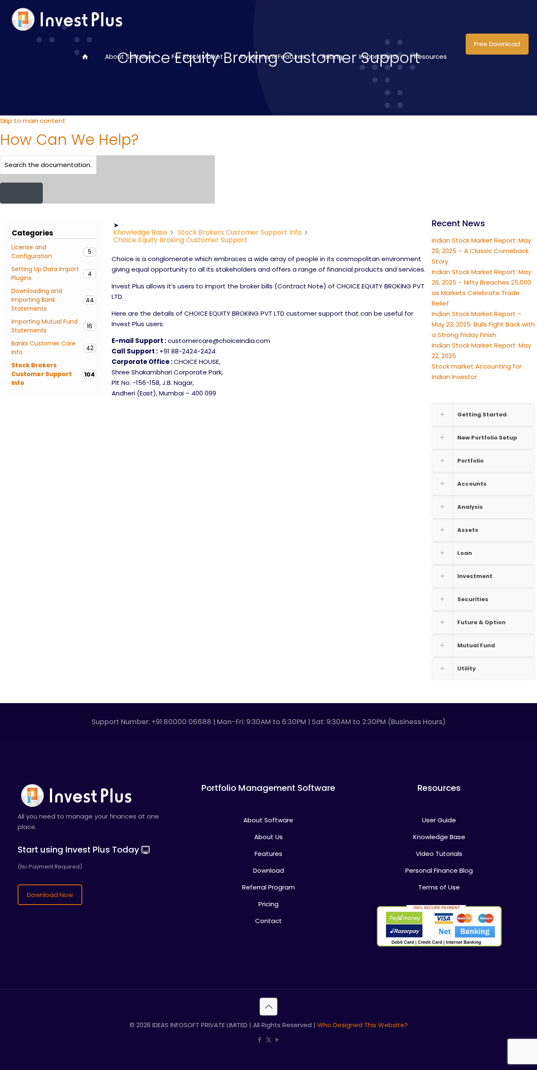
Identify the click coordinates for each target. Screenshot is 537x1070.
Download (268, 870)
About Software (268, 820)
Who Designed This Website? (362, 1024)
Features (268, 853)
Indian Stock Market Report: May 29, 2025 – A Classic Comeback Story (481, 251)
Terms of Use (439, 887)
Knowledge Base (439, 836)
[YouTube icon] (277, 1039)
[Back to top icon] (268, 1006)
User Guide (439, 820)
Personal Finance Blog (439, 870)
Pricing (268, 904)
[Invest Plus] (65, 19)
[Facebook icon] (260, 1039)
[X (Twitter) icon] (269, 1039)
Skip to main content (32, 120)
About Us (268, 836)
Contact (268, 920)
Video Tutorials (439, 853)
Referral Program (268, 887)
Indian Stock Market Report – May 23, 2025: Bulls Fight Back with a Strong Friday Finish (483, 324)
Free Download (497, 43)
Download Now (50, 894)
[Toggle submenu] (197, 82)
